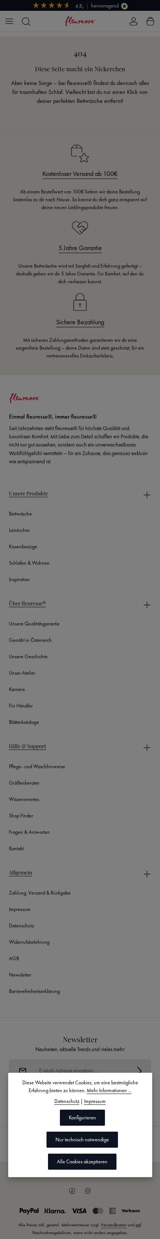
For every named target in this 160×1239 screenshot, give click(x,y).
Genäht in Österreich (30, 640)
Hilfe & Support (27, 746)
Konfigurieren (82, 1117)
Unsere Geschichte (28, 656)
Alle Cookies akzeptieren (82, 1161)
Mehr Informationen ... (109, 1090)
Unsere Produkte (28, 493)
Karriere (17, 689)
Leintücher (19, 530)
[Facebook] (72, 1190)
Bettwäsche (20, 513)
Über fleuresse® (27, 603)
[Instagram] (88, 1190)
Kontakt (16, 848)
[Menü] (9, 21)
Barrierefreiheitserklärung (34, 991)
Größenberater (24, 782)
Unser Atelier (22, 672)
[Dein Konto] (133, 21)
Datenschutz (21, 925)
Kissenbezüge (23, 546)
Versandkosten (114, 1225)
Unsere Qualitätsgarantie (34, 623)
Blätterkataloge (24, 722)
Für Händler (21, 705)
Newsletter (20, 974)
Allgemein (20, 872)
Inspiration (19, 579)
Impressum (20, 909)
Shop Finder (21, 815)
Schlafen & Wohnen (29, 562)
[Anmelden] (139, 1070)
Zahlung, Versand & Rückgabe (40, 892)
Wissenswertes (24, 799)
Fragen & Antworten (29, 832)
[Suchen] (25, 21)
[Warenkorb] (150, 21)
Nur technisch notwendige (82, 1139)
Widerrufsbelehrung (29, 942)
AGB (14, 958)
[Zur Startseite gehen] (80, 21)
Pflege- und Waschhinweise (37, 766)
